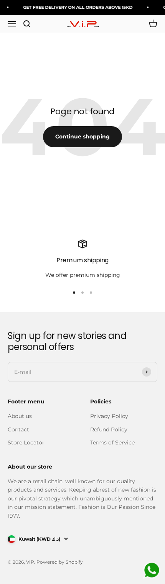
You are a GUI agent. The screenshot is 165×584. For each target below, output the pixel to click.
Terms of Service (112, 442)
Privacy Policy (109, 416)
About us (20, 416)
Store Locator (26, 442)
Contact (18, 429)
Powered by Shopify (59, 562)
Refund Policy (108, 429)
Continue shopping (82, 136)
